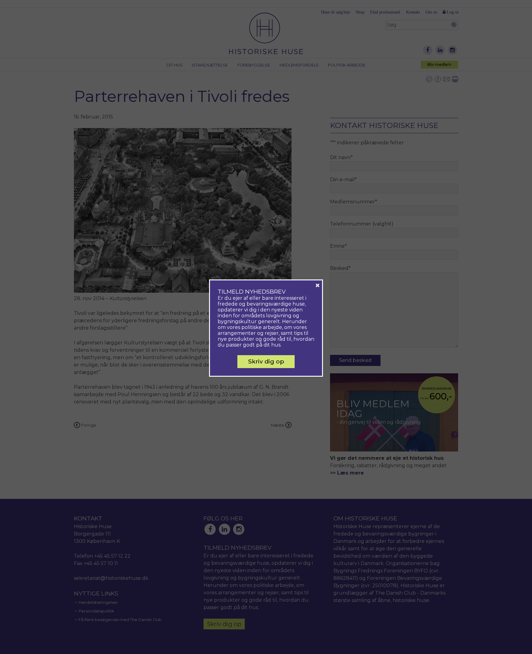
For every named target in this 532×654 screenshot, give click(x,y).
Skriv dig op (266, 361)
